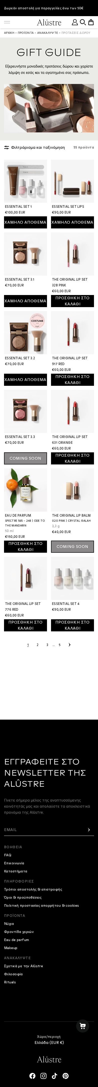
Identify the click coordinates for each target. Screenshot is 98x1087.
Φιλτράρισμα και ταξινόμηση (38, 147)
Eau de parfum (16, 939)
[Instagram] (43, 1076)
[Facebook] (32, 1076)
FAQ (7, 855)
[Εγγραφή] (89, 830)
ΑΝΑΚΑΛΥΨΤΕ (47, 33)
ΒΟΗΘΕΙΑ (13, 847)
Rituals (10, 982)
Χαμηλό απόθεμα (25, 222)
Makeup (11, 948)
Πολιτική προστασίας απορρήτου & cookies (41, 905)
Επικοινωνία (14, 863)
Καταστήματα (15, 871)
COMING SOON (25, 458)
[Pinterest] (66, 1076)
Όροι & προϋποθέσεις (22, 897)
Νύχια (9, 923)
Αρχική (9, 33)
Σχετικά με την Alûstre (23, 966)
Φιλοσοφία (13, 974)
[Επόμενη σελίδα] (70, 644)
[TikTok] (55, 1076)
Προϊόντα (26, 33)
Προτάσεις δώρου (76, 33)
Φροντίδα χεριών (19, 931)
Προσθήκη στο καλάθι (72, 301)
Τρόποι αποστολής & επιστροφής (33, 889)
